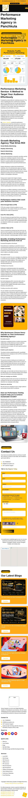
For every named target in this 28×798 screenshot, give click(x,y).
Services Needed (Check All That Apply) (11, 495)
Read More (5, 601)
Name (3, 473)
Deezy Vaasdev (7, 122)
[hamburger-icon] (26, 8)
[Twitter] (23, 3)
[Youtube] (27, 3)
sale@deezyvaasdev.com (7, 795)
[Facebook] (20, 3)
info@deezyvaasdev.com (7, 793)
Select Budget (5, 501)
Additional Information (7, 509)
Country (4, 484)
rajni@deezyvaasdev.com (7, 792)
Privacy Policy (8, 783)
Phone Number (5, 489)
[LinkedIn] (25, 3)
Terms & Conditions (18, 783)
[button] (11, 33)
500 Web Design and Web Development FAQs (13, 597)
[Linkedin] (12, 733)
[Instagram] (22, 3)
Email (3, 478)
